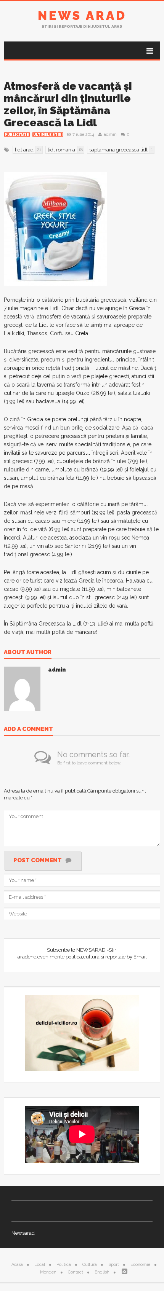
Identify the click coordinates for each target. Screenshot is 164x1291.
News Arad (82, 15)
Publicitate (17, 135)
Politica (63, 1264)
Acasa (17, 1264)
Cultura (89, 1264)
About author (27, 652)
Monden (48, 1272)
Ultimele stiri (48, 135)
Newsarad (23, 1233)
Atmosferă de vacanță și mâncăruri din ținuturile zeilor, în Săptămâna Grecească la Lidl (68, 104)
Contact (75, 1272)
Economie (140, 1264)
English (102, 1272)
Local (39, 1264)
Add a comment (28, 729)
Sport (113, 1264)
